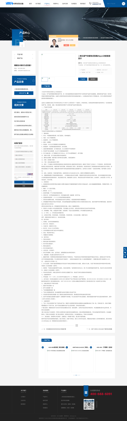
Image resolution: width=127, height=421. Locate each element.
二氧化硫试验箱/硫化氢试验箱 (90, 37)
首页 (30, 3)
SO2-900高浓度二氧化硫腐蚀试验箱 (52, 347)
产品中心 (47, 3)
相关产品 (19, 58)
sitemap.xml (73, 416)
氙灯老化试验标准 (19, 121)
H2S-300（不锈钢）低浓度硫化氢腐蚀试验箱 (101, 347)
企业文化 (23, 400)
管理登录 (66, 416)
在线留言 (74, 3)
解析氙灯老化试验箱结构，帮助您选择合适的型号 (23, 130)
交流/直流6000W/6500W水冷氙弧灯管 (56, 329)
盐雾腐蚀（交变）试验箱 (67, 407)
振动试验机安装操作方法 (21, 117)
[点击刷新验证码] (30, 174)
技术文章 (65, 3)
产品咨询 (82, 79)
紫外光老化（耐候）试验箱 (68, 404)
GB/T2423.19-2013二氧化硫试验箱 (76, 347)
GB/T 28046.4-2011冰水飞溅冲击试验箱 (101, 329)
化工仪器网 (60, 416)
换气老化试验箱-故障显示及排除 (23, 134)
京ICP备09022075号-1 (82, 418)
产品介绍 (19, 54)
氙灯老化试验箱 (65, 400)
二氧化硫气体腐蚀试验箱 (106, 37)
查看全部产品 (22, 93)
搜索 (123, 3)
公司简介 (23, 396)
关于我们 (38, 3)
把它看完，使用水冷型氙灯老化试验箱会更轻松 (23, 112)
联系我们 (83, 3)
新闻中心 (56, 3)
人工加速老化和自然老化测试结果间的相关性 (23, 125)
